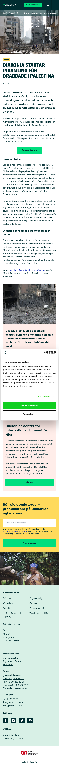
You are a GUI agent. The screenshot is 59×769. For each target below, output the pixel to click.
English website (10, 658)
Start (5, 13)
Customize (28, 414)
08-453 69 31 (22, 685)
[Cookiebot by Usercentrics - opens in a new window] (44, 352)
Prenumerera (29, 543)
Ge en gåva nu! (30, 150)
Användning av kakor (13, 738)
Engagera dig (36, 598)
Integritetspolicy (11, 735)
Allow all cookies (29, 405)
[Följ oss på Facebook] (5, 720)
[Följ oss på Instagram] (13, 720)
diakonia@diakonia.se (13, 678)
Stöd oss (7, 598)
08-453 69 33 (20, 688)
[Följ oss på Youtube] (30, 720)
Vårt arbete (8, 603)
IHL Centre (8, 664)
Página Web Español (13, 661)
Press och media (37, 608)
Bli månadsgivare (33, 5)
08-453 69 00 (18, 682)
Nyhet (19, 13)
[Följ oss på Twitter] (22, 720)
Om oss (33, 603)
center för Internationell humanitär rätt (26, 270)
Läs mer (29, 482)
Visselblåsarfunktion (39, 613)
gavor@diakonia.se (12, 675)
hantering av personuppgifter (15, 531)
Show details (44, 396)
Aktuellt (12, 13)
